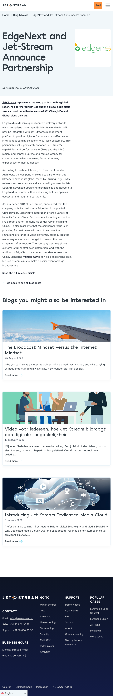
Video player (47, 645)
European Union (99, 618)
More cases (96, 636)
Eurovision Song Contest (99, 610)
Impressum (42, 686)
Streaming (45, 616)
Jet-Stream (9, 102)
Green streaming (74, 634)
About (68, 628)
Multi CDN (45, 640)
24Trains (95, 624)
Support (69, 622)
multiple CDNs (31, 256)
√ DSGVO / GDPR (62, 686)
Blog (67, 616)
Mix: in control (48, 604)
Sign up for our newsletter (73, 642)
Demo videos (72, 604)
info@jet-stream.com (21, 618)
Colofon (6, 686)
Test (42, 610)
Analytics (45, 651)
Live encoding (48, 622)
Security (44, 634)
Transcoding (47, 628)
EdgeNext (40, 106)
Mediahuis (95, 630)
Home (5, 15)
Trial (98, 5)
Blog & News (20, 15)
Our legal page (24, 686)
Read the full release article (18, 273)
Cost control (72, 610)
